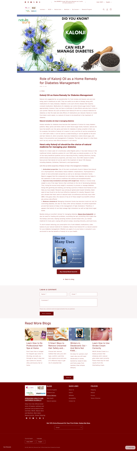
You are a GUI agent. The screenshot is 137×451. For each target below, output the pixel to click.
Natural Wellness (51, 395)
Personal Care (51, 392)
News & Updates (51, 401)
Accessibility (72, 398)
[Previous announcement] (51, 2)
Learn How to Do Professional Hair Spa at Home (34, 345)
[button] (43, 9)
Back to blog (69, 279)
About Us (71, 389)
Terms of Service (95, 398)
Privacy (93, 395)
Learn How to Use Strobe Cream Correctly (100, 345)
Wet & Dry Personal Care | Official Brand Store (39, 447)
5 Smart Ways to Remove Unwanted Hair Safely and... (57, 345)
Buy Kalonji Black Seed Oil (68, 272)
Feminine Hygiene (52, 389)
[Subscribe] (81, 427)
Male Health (50, 398)
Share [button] (43, 91)
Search (71, 392)
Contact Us (72, 401)
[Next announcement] (85, 2)
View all (68, 377)
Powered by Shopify (55, 447)
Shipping (93, 389)
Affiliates (71, 395)
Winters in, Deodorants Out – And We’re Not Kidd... (78, 347)
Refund (93, 392)
